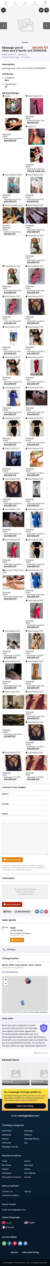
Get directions (11, 972)
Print (8, 911)
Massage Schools (10, 1146)
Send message (13, 859)
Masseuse (6, 1134)
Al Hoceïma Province (11, 1177)
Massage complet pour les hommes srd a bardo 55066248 (14, 382)
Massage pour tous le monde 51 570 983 (14, 199)
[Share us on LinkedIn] (25, 1243)
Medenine (6, 1173)
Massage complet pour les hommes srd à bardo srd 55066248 (14, 564)
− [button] (6, 983)
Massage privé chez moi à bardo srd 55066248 (14, 291)
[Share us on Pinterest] (15, 1243)
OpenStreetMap (34, 1012)
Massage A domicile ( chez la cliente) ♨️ (14, 734)
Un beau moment (11, 473)
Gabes (27, 1169)
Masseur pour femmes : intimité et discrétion (14, 139)
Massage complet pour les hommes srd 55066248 (37, 564)
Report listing (42, 1053)
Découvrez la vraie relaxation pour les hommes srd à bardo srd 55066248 (14, 351)
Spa (26, 1142)
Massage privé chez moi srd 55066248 (37, 595)
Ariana (27, 1161)
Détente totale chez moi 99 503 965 (37, 121)
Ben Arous (6, 1165)
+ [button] (6, 979)
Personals (6, 1142)
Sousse (27, 1177)
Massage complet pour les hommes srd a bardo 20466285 (37, 382)
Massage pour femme (37, 199)
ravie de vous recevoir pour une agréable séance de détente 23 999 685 (14, 232)
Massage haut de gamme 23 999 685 (37, 230)
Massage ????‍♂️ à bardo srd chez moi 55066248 (37, 747)
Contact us (7, 1191)
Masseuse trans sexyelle (37, 169)
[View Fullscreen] (6, 989)
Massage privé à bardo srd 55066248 (37, 503)
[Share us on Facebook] (9, 1243)
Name (5, 794)
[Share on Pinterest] (46, 911)
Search (14, 1252)
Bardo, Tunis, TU (8, 54)
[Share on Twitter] (41, 911)
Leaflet (24, 1012)
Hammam (7, 1130)
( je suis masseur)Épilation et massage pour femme (16, 1083)
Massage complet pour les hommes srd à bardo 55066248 (37, 351)
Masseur (28, 1134)
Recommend (23, 911)
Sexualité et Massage (13, 597)
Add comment (13, 904)
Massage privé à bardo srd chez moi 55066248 (14, 443)
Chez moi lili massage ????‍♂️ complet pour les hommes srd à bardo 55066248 (14, 321)
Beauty (5, 1138)
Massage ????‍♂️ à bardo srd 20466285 (37, 473)
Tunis (4, 1161)
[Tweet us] (20, 1243)
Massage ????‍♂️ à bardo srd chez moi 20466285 (37, 655)
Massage (28, 1130)
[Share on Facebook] (37, 911)
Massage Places (31, 1138)
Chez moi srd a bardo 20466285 (37, 443)
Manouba (28, 1165)
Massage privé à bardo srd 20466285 (37, 291)
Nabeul (5, 1169)
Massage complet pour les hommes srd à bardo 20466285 (37, 260)
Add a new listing (25, 1106)
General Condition (10, 1195)
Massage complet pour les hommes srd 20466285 (37, 625)
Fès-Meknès (29, 1173)
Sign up (27, 1191)
